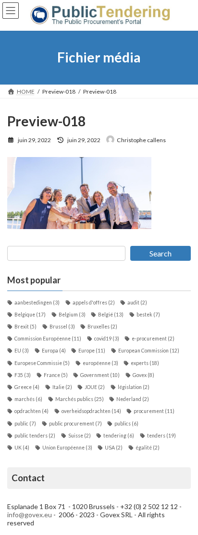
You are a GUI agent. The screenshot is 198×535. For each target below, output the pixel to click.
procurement (154, 411)
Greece (26, 387)
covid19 (106, 338)
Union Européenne (67, 447)
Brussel (62, 326)
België (111, 314)
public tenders (34, 435)
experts (145, 363)
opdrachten (31, 411)
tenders (161, 435)
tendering (118, 435)
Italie (62, 387)
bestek (148, 314)
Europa (54, 350)
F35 (22, 375)
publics (126, 423)
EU (21, 350)
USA (114, 447)
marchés (28, 399)
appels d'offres (94, 302)
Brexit (25, 326)
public (25, 423)
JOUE (95, 387)
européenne (100, 363)
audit (137, 302)
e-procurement (153, 338)
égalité (148, 447)
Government (100, 375)
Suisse (79, 435)
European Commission (148, 350)
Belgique (30, 314)
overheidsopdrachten (91, 411)
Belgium (72, 314)
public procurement (75, 423)
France (56, 375)
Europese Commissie (42, 363)
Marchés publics (79, 399)
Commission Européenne (47, 338)
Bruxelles (102, 326)
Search (160, 253)
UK (21, 447)
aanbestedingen (37, 302)
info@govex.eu (29, 515)
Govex (143, 375)
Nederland (132, 399)
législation (133, 387)
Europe (91, 350)
